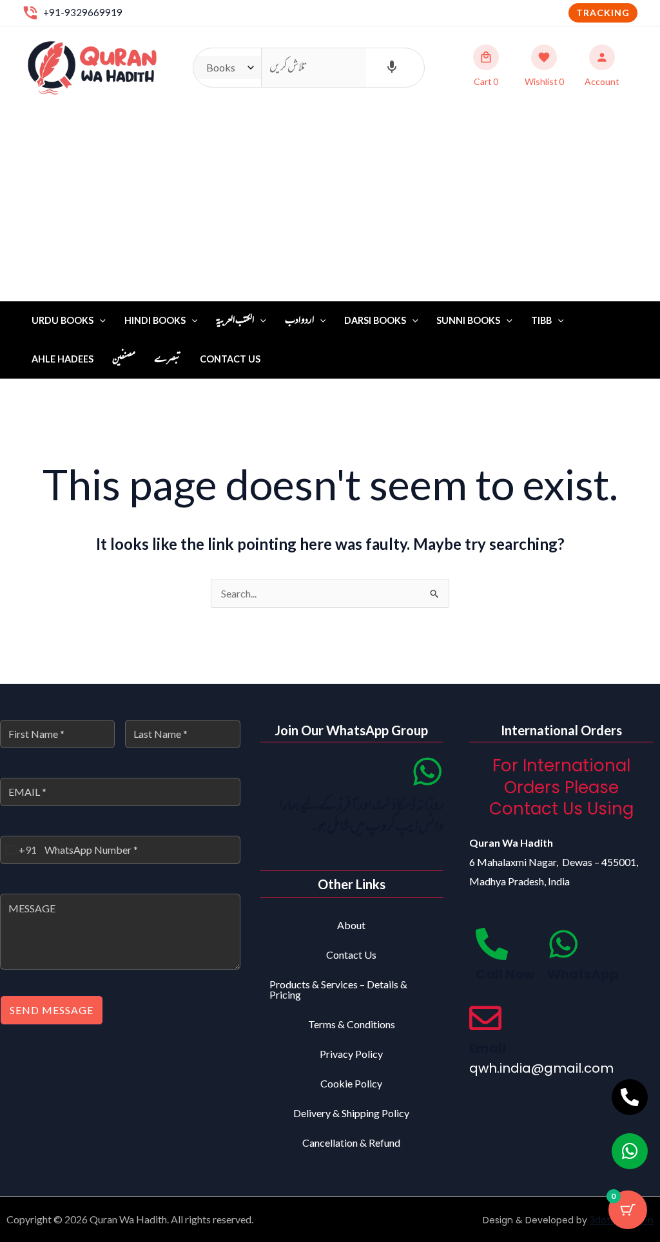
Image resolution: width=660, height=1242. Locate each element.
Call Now (505, 974)
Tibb (541, 320)
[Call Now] (492, 944)
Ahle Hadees (62, 358)
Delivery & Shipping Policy (351, 1113)
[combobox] (19, 849)
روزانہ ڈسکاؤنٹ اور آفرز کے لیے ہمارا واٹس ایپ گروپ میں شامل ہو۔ (361, 816)
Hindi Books (155, 320)
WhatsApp (583, 974)
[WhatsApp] (563, 944)
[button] (602, 13)
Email (487, 1048)
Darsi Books (375, 320)
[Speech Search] (392, 67)
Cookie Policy (351, 1083)
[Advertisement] (330, 205)
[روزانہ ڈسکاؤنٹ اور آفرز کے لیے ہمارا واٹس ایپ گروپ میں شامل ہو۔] (427, 771)
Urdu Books (62, 320)
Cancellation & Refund (351, 1142)
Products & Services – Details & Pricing (338, 989)
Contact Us (230, 358)
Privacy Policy (351, 1054)
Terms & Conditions (351, 1024)
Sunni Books (468, 320)
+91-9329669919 (82, 12)
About (351, 925)
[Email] (485, 1018)
